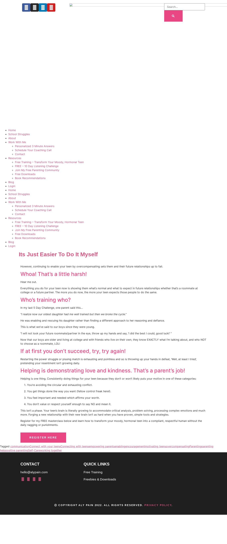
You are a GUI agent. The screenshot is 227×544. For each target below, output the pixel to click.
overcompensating (177, 446)
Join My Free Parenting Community (37, 170)
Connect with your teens (45, 446)
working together (51, 450)
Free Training (93, 472)
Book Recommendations (30, 178)
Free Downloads (25, 174)
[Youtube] (51, 7)
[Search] (173, 16)
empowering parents (102, 446)
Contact (20, 154)
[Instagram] (34, 7)
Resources (14, 158)
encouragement (135, 446)
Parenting (195, 446)
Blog (11, 182)
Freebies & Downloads (100, 479)
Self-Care (34, 450)
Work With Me (17, 142)
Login (11, 186)
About (12, 138)
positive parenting (16, 450)
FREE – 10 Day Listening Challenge (36, 166)
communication (20, 446)
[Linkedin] (43, 7)
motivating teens (155, 446)
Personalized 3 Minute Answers (34, 146)
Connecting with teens (74, 446)
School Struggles (19, 134)
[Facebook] (26, 7)
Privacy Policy (157, 505)
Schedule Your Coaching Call (33, 150)
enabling (120, 446)
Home (12, 130)
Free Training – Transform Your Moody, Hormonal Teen (49, 162)
